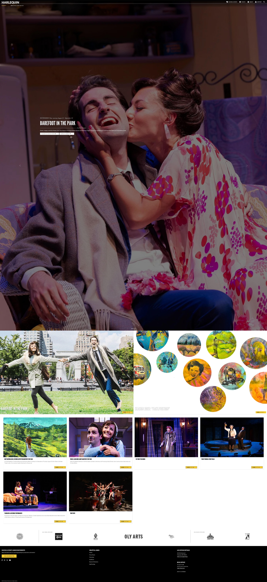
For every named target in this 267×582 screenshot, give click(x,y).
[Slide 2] (135, 212)
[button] (264, 2)
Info (126, 296)
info (59, 351)
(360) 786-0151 (181, 452)
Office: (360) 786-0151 (17, 5)
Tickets (4, 295)
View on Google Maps (182, 440)
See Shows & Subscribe (48, 93)
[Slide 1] (132, 212)
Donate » (4, 5)
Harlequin (10, 2)
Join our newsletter (9, 439)
